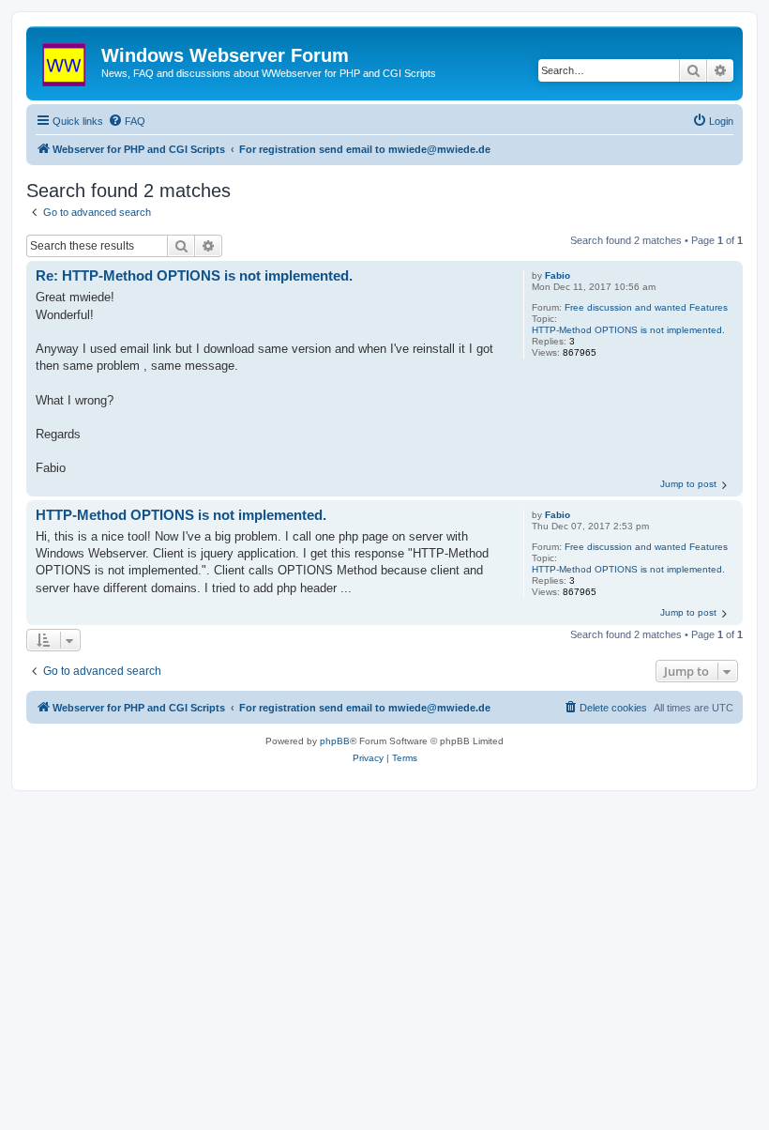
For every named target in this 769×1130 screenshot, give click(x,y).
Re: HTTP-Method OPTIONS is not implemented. (194, 275)
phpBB (335, 741)
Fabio (557, 275)
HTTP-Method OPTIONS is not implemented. (628, 330)
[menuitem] (126, 121)
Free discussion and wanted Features (646, 307)
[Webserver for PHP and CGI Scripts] (66, 61)
